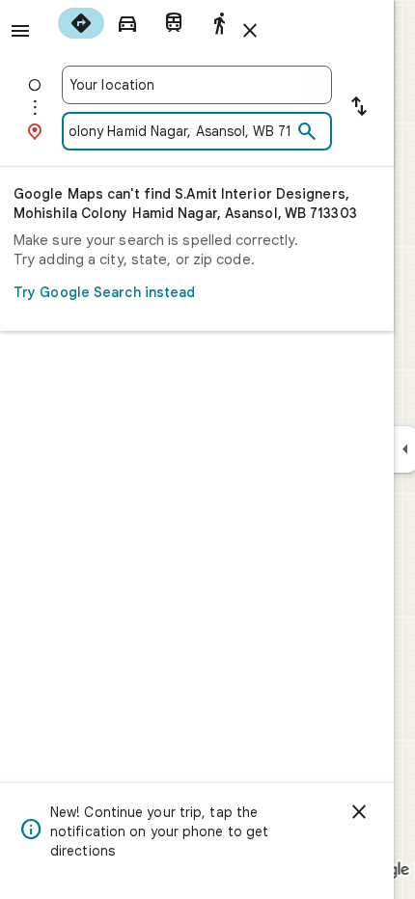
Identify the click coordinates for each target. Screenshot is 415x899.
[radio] (81, 23)
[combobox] (196, 85)
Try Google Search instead (105, 292)
